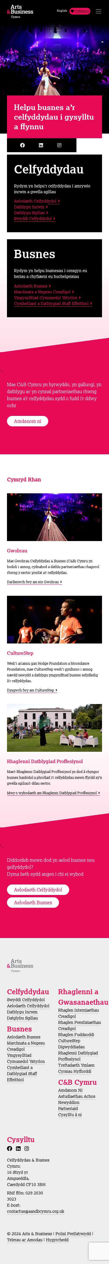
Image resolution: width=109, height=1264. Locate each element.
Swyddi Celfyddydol (33, 218)
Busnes (34, 253)
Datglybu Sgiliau (22, 1018)
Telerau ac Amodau (24, 1240)
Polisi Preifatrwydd (73, 1234)
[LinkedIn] (42, 145)
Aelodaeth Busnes (30, 286)
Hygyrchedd (57, 1240)
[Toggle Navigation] (98, 11)
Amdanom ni (27, 421)
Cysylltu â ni (70, 1115)
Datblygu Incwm (29, 207)
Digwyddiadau (71, 1047)
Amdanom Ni (70, 1090)
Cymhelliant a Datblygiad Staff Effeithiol (51, 303)
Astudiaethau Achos (76, 1096)
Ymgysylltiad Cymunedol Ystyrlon (45, 298)
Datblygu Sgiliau (29, 213)
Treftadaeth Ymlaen (76, 1065)
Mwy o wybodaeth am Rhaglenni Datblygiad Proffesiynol (52, 792)
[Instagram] (60, 145)
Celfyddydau (49, 168)
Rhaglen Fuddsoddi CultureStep (76, 1038)
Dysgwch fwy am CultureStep (30, 690)
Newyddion (68, 1102)
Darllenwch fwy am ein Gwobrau (33, 581)
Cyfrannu (81, 11)
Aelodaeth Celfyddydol (35, 201)
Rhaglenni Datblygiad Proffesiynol (78, 1056)
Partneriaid (68, 1108)
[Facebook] (23, 145)
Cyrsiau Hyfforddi (74, 1071)
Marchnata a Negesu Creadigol (42, 292)
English (62, 10)
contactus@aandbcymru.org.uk (35, 1211)
